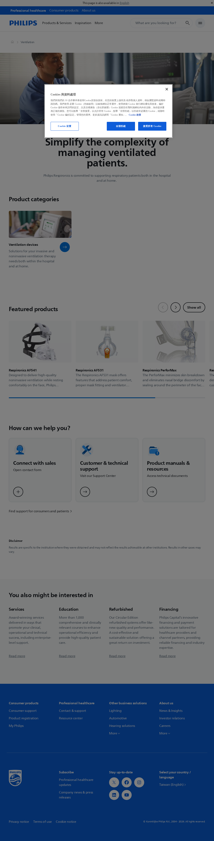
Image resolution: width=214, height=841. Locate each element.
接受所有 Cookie (152, 126)
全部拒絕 (121, 126)
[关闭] (166, 89)
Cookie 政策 (135, 114)
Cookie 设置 (64, 126)
